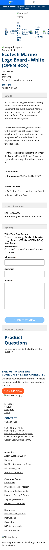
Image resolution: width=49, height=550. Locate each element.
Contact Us (9, 482)
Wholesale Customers (14, 503)
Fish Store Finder (12, 530)
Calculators (9, 522)
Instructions (10, 517)
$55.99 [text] (5, 85)
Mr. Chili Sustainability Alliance (18, 464)
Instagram (9, 409)
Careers (8, 460)
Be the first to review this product (18, 80)
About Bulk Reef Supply (15, 455)
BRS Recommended (13, 526)
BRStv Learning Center (15, 513)
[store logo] (24, 15)
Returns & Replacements (16, 491)
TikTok (7, 412)
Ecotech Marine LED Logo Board (23, 156)
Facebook (8, 403)
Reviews (9, 227)
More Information (14, 206)
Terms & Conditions (13, 472)
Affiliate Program (12, 468)
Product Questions (15, 329)
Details (8, 95)
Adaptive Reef (8, 50)
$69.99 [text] (10, 85)
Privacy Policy (8, 545)
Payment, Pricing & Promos (17, 495)
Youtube (8, 406)
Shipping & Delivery (13, 499)
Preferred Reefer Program (16, 486)
